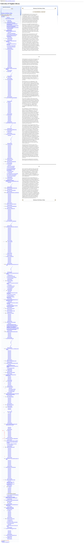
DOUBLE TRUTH (9, 38)
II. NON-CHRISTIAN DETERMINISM (12, 34)
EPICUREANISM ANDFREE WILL (11, 129)
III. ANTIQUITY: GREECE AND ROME (12, 522)
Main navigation (12, 0)
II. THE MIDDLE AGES (11, 390)
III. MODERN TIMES (11, 391)
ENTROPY (9, 102)
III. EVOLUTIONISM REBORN (11, 168)
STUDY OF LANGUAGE (10, 518)
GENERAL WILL (9, 254)
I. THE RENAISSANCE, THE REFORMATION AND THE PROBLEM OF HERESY (12, 366)
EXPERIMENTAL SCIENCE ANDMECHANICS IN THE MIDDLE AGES (12, 181)
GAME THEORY (9, 241)
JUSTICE (9, 510)
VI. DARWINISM (9, 172)
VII (10, 346)
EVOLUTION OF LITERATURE (11, 161)
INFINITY (9, 486)
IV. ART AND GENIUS (10, 278)
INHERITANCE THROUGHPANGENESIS (12, 500)
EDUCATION (9, 71)
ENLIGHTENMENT (10, 79)
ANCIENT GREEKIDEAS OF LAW (11, 528)
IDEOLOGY (9, 430)
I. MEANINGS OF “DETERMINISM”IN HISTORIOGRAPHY (12, 24)
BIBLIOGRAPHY (9, 21)
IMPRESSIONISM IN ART (10, 447)
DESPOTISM (9, 20)
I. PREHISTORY (9, 301)
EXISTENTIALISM (10, 178)
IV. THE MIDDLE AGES (10, 523)
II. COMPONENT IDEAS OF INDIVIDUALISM (10, 484)
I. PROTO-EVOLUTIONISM (11, 166)
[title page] (8, 17)
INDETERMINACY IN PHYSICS (11, 467)
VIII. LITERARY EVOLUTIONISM (11, 174)
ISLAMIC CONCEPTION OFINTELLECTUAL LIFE (10, 508)
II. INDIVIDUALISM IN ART (11, 276)
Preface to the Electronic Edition (10, 18)
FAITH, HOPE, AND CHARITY (11, 190)
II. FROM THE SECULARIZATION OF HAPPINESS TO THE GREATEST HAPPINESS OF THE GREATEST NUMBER (13, 327)
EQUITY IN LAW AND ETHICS (10, 134)
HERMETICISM (9, 370)
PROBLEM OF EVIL (10, 159)
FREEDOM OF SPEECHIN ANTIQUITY (12, 226)
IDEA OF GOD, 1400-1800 (10, 308)
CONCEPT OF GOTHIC (10, 313)
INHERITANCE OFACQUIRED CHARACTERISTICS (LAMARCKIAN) (11, 497)
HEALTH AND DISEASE (10, 338)
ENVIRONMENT (9, 114)
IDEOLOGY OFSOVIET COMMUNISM (12, 438)
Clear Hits (3, 16)
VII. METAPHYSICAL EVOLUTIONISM (12, 173)
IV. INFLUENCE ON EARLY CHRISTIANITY (11, 297)
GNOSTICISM (9, 290)
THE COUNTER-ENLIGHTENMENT (11, 97)
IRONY (10, 502)
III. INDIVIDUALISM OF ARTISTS (11, 277)
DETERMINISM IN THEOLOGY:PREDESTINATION (11, 31)
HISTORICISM (9, 381)
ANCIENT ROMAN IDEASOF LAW (11, 535)
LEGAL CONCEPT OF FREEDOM (11, 221)
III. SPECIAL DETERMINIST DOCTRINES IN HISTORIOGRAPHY (12, 28)
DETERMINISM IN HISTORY (10, 22)
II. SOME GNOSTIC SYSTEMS (11, 294)
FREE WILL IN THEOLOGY (11, 208)
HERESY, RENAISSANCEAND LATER (12, 363)
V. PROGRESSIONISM (10, 171)
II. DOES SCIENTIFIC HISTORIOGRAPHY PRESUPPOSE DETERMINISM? (12, 26)
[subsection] (9, 32)
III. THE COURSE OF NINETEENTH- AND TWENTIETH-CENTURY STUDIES (13, 329)
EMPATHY (9, 77)
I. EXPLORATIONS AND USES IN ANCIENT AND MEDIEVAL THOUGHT (12, 325)
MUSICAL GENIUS (10, 280)
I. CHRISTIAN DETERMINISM (11, 33)
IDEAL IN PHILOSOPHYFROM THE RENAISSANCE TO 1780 (11, 424)
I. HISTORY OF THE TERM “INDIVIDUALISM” (10, 482)
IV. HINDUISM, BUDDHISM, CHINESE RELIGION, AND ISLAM (12, 306)
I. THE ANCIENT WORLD (12, 389)
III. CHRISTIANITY (10, 304)
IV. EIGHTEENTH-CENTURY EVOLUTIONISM (11, 170)
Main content (8, 0)
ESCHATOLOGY (9, 144)
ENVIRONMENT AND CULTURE (11, 122)
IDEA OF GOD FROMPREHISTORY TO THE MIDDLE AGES (12, 300)
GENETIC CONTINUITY (10, 256)
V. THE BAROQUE (9, 288)
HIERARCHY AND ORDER (11, 372)
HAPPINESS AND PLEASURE (11, 322)
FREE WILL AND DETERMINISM (11, 206)
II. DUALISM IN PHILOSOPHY (11, 45)
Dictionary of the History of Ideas (6, 13)
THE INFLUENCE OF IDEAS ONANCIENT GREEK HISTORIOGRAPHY (12, 394)
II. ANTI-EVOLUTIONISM (10, 167)
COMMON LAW (9, 537)
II (11, 73)
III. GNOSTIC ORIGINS (10, 295)
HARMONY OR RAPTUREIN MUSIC (12, 331)
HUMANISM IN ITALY (10, 404)
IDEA (10, 412)
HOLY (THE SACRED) (10, 396)
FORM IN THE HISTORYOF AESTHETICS (12, 192)
